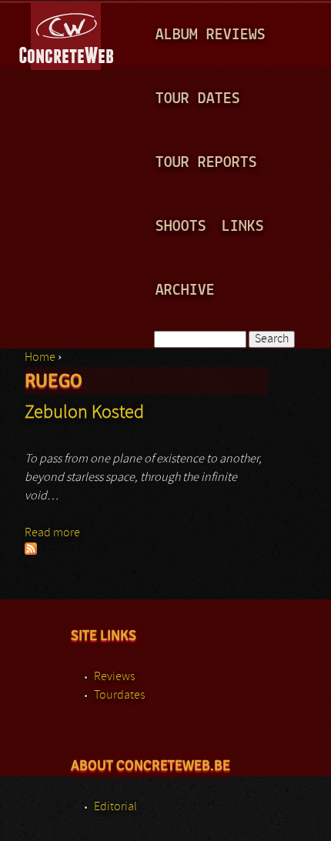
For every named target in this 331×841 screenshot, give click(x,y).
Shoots (180, 227)
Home (40, 358)
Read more (52, 533)
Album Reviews (210, 35)
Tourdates (119, 695)
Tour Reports (206, 163)
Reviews (114, 677)
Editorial (115, 807)
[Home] (67, 34)
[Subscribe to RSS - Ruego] (31, 552)
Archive (185, 290)
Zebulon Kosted (84, 413)
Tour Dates (197, 99)
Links (243, 227)
